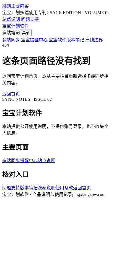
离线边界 (94, 39)
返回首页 (11, 94)
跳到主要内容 (15, 6)
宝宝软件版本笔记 (66, 39)
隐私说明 (46, 187)
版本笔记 (29, 187)
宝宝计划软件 (15, 26)
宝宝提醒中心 (34, 39)
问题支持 (30, 19)
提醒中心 (29, 160)
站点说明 (11, 19)
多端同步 (11, 39)
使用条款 (64, 187)
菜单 (25, 33)
